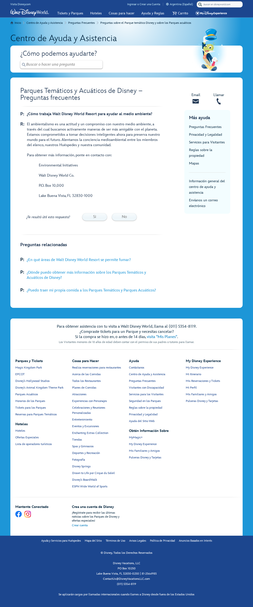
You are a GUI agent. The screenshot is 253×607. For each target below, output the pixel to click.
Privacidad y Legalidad (205, 134)
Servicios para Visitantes (207, 142)
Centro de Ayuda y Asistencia (44, 23)
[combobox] (220, 4)
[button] (179, 13)
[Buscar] (200, 4)
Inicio (18, 23)
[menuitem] (167, 4)
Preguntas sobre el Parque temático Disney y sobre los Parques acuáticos (145, 23)
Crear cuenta (80, 525)
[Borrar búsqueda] (99, 64)
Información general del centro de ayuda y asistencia (207, 187)
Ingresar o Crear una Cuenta (143, 4)
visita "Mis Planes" (162, 337)
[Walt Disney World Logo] (29, 12)
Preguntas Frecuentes (81, 23)
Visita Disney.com (20, 4)
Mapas (194, 163)
